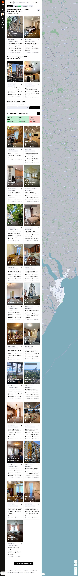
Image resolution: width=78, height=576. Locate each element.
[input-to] (23, 107)
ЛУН (7, 570)
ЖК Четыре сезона (12, 84)
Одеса (34, 570)
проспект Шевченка (20, 572)
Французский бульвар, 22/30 (30, 188)
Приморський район (10, 572)
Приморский (10, 41)
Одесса (16, 41)
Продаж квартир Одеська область (17, 570)
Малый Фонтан (11, 39)
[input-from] (12, 107)
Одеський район (28, 570)
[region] (60, 288)
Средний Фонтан (11, 85)
